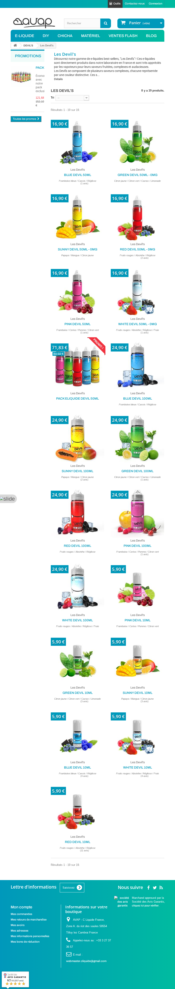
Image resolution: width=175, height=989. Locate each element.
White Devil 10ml (137, 767)
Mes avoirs (18, 925)
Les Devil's (77, 169)
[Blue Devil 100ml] (137, 364)
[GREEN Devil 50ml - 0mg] (137, 141)
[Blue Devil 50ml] (77, 141)
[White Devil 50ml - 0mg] (137, 290)
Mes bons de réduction (25, 941)
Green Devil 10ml (78, 693)
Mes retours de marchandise (29, 919)
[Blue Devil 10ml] (77, 733)
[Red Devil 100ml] (77, 512)
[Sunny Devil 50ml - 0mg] (77, 215)
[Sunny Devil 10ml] (137, 659)
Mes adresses (19, 930)
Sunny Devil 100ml (77, 471)
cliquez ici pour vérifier (145, 905)
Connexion (155, 3)
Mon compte (21, 907)
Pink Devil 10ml (137, 620)
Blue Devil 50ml (77, 175)
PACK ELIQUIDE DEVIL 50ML (77, 398)
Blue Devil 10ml (77, 767)
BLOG (151, 36)
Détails (58, 79)
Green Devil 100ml (137, 471)
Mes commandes (21, 914)
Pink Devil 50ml (77, 324)
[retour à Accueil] (15, 45)
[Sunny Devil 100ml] (77, 437)
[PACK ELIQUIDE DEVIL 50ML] (77, 364)
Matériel (90, 36)
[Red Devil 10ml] (77, 808)
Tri (52, 97)
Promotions (28, 56)
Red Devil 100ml (77, 545)
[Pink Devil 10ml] (137, 586)
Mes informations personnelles (30, 936)
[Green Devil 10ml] (77, 659)
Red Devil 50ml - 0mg (137, 249)
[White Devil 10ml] (137, 733)
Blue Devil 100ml (137, 398)
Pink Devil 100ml (137, 545)
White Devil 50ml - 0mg (137, 324)
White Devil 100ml (77, 620)
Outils (117, 3)
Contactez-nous (135, 3)
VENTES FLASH (123, 36)
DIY (46, 36)
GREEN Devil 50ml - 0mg (138, 175)
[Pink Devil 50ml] (77, 290)
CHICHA (65, 36)
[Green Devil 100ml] (137, 437)
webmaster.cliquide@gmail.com (86, 961)
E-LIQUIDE (24, 36)
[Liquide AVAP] (34, 23)
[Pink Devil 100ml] (137, 512)
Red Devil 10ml (77, 842)
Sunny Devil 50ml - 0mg (77, 249)
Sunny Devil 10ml (137, 693)
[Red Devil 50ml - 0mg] (137, 215)
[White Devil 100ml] (77, 586)
